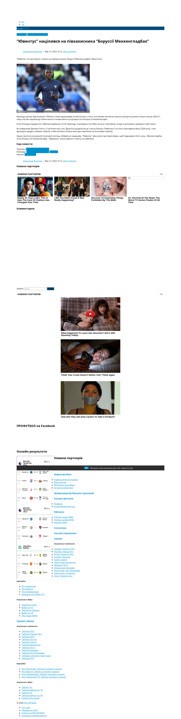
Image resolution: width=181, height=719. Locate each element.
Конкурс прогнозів (63, 498)
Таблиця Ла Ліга (29, 639)
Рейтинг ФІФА (60, 522)
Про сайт (26, 707)
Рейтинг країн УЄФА (63, 517)
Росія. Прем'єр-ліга (63, 576)
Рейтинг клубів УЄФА (64, 520)
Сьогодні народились (65, 533)
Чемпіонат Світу (29, 605)
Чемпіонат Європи (30, 610)
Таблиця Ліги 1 (29, 647)
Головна (25, 28)
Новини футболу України (66, 479)
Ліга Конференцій (30, 591)
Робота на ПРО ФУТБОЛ (33, 713)
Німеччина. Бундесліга (65, 562)
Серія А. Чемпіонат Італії (37, 149)
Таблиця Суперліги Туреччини (36, 655)
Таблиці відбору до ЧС (32, 690)
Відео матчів (60, 482)
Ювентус (54, 151)
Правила (58, 503)
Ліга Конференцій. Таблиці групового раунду (43, 674)
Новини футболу (62, 474)
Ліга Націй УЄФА (29, 615)
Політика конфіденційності (34, 715)
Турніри (58, 538)
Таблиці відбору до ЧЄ (32, 695)
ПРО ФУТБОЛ (30, 703)
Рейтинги (59, 512)
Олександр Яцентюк (32, 51)
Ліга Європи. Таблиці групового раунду (40, 671)
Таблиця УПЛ (28, 631)
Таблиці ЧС (27, 687)
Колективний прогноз (64, 506)
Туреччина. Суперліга (64, 573)
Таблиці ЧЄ (27, 692)
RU (23, 22)
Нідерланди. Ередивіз (64, 568)
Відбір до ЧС (27, 607)
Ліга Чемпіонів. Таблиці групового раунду (42, 669)
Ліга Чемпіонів (29, 586)
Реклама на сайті (30, 710)
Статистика (60, 528)
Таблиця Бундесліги (31, 645)
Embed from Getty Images (25, 63)
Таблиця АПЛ (28, 636)
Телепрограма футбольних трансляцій (74, 493)
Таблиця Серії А (29, 642)
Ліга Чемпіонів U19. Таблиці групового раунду (44, 677)
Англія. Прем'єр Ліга (63, 554)
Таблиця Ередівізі (30, 650)
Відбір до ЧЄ (27, 613)
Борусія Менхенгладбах (37, 151)
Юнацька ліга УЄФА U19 (33, 594)
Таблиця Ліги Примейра (33, 653)
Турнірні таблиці (25, 621)
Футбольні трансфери (37, 34)
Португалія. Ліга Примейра (67, 570)
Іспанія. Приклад (62, 557)
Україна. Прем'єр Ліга (64, 549)
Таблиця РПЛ (28, 658)
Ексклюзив (22, 34)
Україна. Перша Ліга (63, 551)
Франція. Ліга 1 (61, 565)
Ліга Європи (27, 589)
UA (23, 24)
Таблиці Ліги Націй (31, 698)
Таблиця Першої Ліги (32, 634)
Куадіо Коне (30, 154)
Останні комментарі (63, 487)
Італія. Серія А (60, 559)
